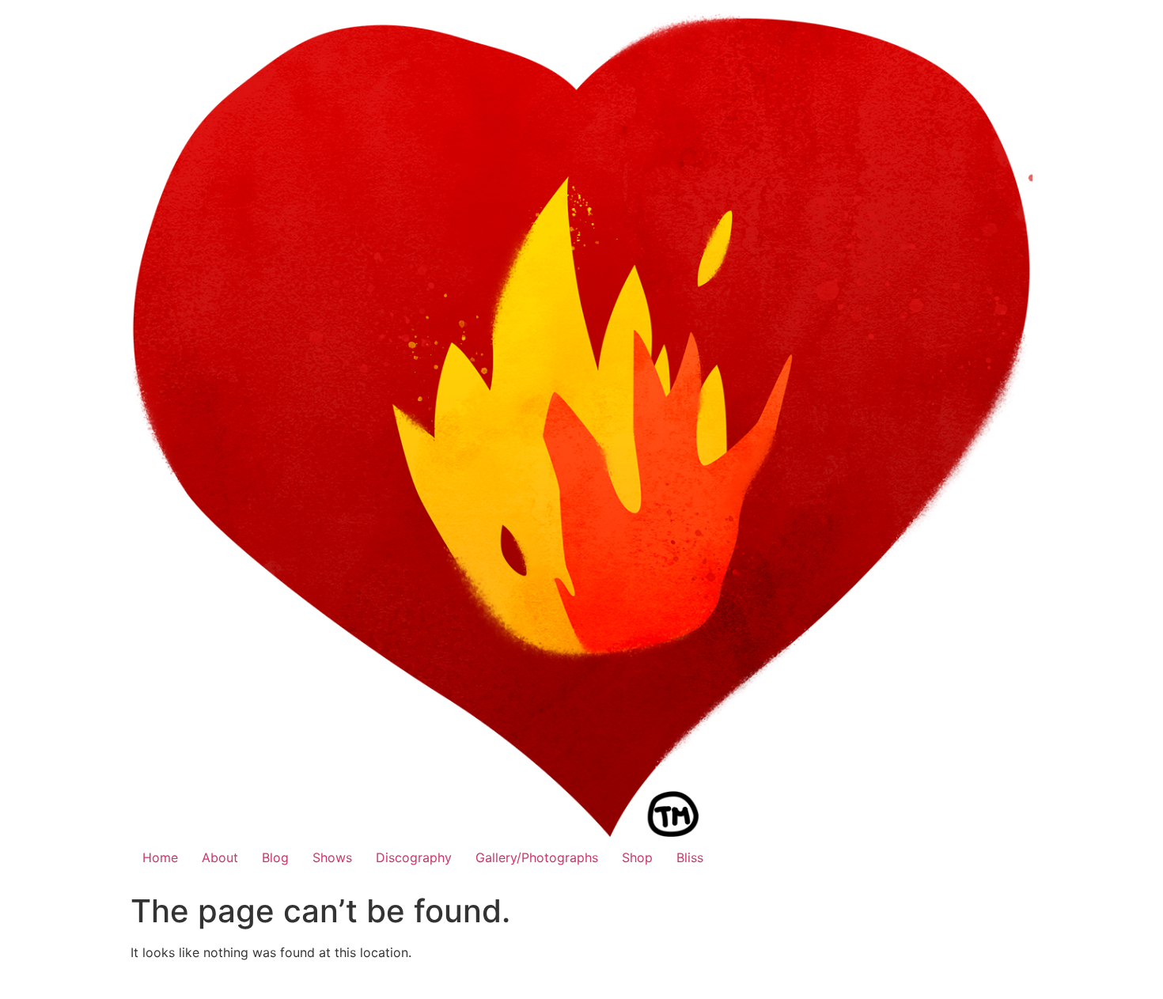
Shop (637, 857)
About (220, 857)
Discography (414, 857)
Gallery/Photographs (536, 857)
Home (160, 857)
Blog (275, 857)
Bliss (689, 857)
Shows (332, 857)
